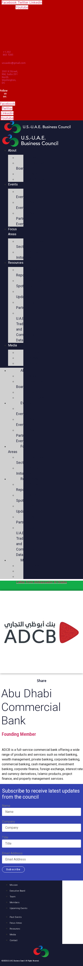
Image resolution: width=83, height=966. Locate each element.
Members (36, 179)
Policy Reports (27, 272)
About (12, 150)
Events (13, 184)
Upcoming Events (30, 194)
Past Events (26, 205)
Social (33, 363)
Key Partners (25, 305)
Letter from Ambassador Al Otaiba (41, 582)
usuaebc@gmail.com (14, 63)
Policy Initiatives (27, 255)
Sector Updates (27, 294)
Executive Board (30, 165)
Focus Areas (12, 231)
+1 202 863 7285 (8, 53)
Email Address (12, 853)
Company (8, 821)
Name (6, 805)
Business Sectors (30, 244)
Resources (15, 263)
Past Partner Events (26, 218)
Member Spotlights (29, 283)
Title (5, 837)
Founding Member (19, 734)
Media (12, 345)
